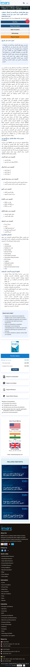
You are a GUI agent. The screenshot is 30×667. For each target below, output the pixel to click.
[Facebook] (5, 550)
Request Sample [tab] (15, 37)
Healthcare (4, 626)
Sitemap (3, 600)
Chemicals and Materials (7, 615)
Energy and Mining (6, 622)
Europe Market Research (7, 563)
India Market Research (7, 558)
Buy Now (21, 22)
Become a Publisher (6, 593)
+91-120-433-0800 (6, 661)
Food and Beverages (6, 624)
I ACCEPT (19, 665)
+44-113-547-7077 (7, 653)
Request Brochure (11, 389)
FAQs (3, 596)
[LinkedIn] (2, 550)
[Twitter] (8, 550)
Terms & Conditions (6, 584)
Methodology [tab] (15, 33)
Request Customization (12, 376)
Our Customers (5, 591)
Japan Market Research (7, 560)
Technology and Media (7, 633)
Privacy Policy (8, 665)
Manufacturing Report (7, 569)
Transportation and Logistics (8, 635)
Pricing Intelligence (6, 567)
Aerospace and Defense (7, 606)
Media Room (5, 589)
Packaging (4, 628)
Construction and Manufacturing (9, 617)
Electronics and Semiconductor (9, 619)
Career (3, 582)
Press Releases (5, 574)
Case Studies (5, 576)
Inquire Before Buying (12, 396)
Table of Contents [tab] (15, 29)
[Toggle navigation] (27, 3)
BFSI (3, 613)
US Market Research (6, 565)
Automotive (4, 611)
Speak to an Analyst (11, 383)
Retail (3, 631)
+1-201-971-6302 (6, 646)
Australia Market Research (8, 556)
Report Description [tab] (15, 26)
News (3, 598)
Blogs (3, 572)
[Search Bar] (24, 3)
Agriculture (4, 608)
